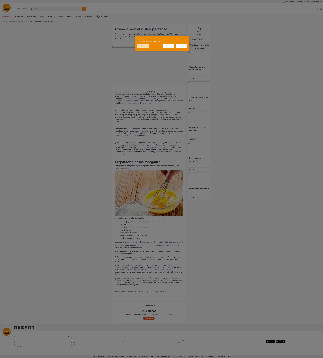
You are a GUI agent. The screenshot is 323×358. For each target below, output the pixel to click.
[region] (162, 43)
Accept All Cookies (181, 46)
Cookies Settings (143, 46)
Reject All (168, 46)
